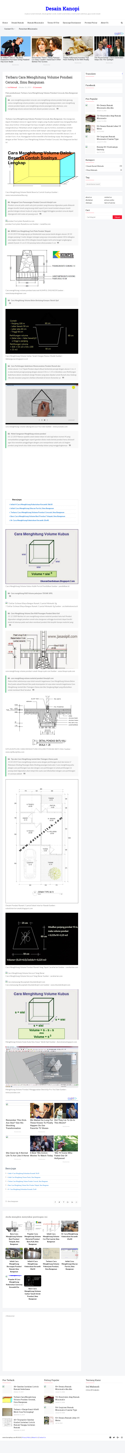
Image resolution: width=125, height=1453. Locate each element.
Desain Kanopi (62, 8)
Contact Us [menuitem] (9, 29)
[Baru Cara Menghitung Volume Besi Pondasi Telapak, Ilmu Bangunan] (14, 1226)
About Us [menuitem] (104, 23)
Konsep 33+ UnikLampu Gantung (107, 148)
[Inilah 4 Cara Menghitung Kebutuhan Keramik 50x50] (32, 1253)
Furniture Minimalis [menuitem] (28, 29)
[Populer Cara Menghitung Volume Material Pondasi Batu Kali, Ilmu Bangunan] (32, 1226)
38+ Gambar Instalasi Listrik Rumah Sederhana (26, 1387)
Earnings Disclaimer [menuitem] (72, 23)
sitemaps (89, 203)
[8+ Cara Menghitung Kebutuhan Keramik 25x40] (69, 1226)
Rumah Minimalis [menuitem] (35, 23)
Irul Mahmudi (12, 87)
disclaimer (89, 200)
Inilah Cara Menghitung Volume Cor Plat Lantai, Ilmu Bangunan (51, 1238)
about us (89, 197)
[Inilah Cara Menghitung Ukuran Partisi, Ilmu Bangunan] (69, 1253)
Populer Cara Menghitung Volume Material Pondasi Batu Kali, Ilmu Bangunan (33, 1239)
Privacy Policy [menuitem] (91, 23)
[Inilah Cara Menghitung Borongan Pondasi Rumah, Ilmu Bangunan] (14, 1253)
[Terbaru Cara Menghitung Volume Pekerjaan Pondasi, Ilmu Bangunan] (51, 1253)
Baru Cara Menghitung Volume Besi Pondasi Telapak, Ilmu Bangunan (37, 516)
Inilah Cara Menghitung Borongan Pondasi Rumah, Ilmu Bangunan (14, 1266)
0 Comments (37, 87)
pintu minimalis (104, 170)
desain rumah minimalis (104, 166)
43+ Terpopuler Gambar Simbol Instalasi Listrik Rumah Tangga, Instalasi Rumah (24, 1424)
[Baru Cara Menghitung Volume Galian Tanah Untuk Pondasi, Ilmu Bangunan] (32, 1280)
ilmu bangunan (13, 1201)
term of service (109, 203)
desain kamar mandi (93, 184)
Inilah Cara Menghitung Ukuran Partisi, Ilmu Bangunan (32, 508)
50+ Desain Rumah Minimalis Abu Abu (105, 106)
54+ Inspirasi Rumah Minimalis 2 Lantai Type (108, 137)
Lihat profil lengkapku (92, 1390)
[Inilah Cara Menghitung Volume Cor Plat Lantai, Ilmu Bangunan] (51, 1226)
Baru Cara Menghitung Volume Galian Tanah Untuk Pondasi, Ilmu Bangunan (33, 1294)
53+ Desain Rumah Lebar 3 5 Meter (109, 127)
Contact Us (42, 1437)
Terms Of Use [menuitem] (53, 23)
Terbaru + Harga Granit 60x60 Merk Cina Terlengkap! (26, 1410)
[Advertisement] (41, 476)
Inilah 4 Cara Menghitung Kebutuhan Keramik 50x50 (31, 504)
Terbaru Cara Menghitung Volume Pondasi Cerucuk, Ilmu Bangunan (37, 512)
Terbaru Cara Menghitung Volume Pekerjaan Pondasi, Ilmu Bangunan (51, 1265)
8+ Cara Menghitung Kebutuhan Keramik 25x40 (29, 520)
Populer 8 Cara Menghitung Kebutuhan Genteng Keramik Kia (14, 1283)
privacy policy (109, 200)
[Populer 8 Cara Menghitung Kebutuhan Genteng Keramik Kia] (14, 1276)
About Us (35, 1437)
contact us (108, 197)
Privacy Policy (26, 1437)
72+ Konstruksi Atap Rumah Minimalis (109, 117)
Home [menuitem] (5, 23)
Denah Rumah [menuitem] (17, 23)
